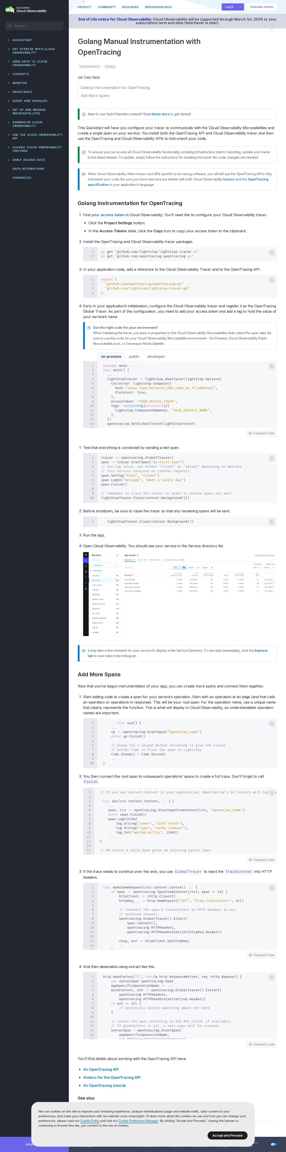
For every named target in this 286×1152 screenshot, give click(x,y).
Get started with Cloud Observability (34, 50)
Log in (229, 6)
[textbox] (34, 25)
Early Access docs (29, 159)
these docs (161, 114)
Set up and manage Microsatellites (29, 111)
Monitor (20, 83)
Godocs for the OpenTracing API (111, 1077)
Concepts (21, 74)
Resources (130, 7)
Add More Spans (102, 674)
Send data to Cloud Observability (30, 63)
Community (107, 7)
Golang (110, 66)
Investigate (22, 92)
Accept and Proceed (227, 1135)
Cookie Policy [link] (89, 1121)
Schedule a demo (261, 6)
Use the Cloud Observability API (37, 136)
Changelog (22, 177)
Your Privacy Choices (250, 1144)
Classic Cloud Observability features (37, 149)
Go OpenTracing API (101, 1069)
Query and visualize (30, 101)
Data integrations (28, 168)
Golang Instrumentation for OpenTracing (132, 203)
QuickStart (22, 40)
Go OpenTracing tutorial (104, 1085)
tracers (229, 179)
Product (85, 7)
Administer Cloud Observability (28, 124)
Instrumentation (90, 66)
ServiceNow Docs (158, 7)
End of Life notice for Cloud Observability (114, 19)
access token (112, 215)
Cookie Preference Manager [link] (138, 1121)
